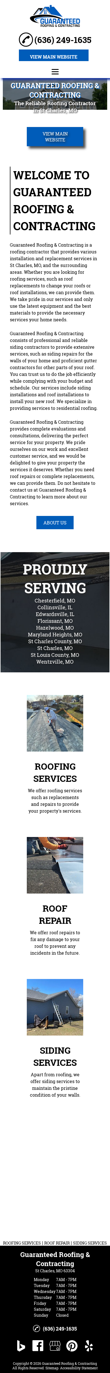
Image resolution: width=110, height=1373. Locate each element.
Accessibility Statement (79, 1368)
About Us (55, 523)
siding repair (61, 354)
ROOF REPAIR (57, 1243)
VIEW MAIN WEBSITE (53, 57)
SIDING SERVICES (90, 1243)
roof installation (27, 292)
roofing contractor (29, 252)
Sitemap (51, 1368)
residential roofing (76, 408)
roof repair (21, 476)
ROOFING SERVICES (22, 1243)
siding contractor (28, 347)
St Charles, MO (25, 265)
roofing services (27, 279)
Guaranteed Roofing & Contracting (46, 245)
